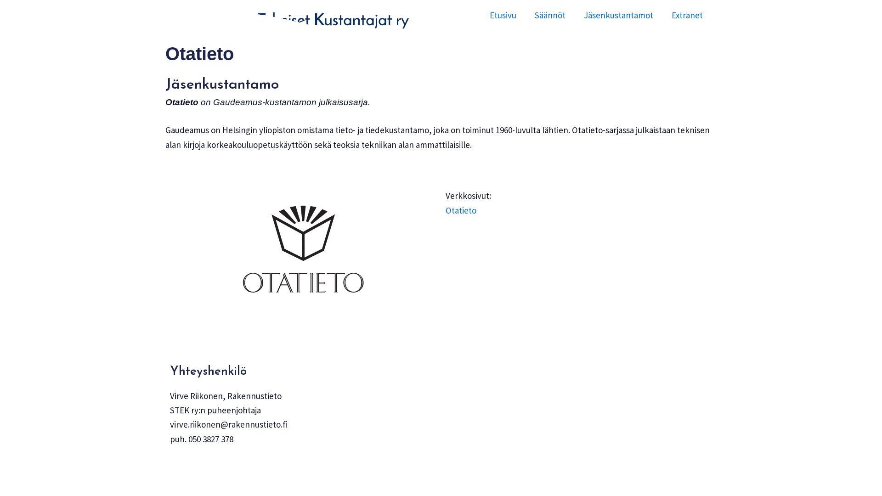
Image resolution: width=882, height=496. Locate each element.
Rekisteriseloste (199, 468)
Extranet (687, 15)
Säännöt (550, 15)
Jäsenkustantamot (618, 15)
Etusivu (503, 15)
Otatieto (461, 210)
